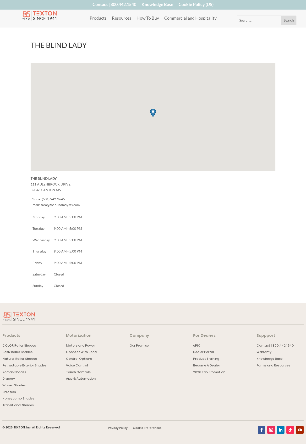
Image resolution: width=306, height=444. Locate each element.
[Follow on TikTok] (290, 430)
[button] (153, 113)
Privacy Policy (118, 428)
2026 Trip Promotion (209, 372)
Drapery (8, 379)
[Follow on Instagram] (271, 430)
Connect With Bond (81, 352)
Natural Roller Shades (19, 359)
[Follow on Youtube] (300, 430)
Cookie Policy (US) (196, 5)
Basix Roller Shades (17, 352)
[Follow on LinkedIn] (280, 430)
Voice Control (77, 366)
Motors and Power (80, 346)
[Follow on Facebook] (261, 430)
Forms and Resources (273, 366)
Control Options (79, 359)
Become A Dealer (206, 366)
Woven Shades (14, 386)
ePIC (197, 346)
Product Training (206, 359)
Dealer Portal (203, 352)
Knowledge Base (157, 5)
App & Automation (81, 379)
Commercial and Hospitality (190, 18)
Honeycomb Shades (18, 399)
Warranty (264, 352)
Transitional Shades (18, 405)
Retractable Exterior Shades (24, 366)
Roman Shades (14, 372)
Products (98, 18)
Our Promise (139, 346)
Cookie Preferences (147, 428)
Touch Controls (78, 372)
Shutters (9, 392)
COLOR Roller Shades (19, 346)
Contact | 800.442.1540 (114, 5)
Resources (121, 18)
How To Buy (148, 18)
